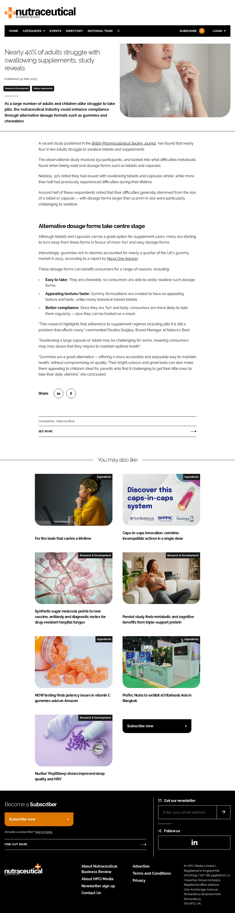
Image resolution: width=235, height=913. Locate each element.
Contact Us (91, 893)
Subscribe (188, 31)
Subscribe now (140, 726)
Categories (32, 31)
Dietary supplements (43, 88)
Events (55, 31)
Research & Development (17, 88)
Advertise (141, 866)
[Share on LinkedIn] (58, 393)
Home (13, 31)
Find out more (16, 844)
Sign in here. (44, 832)
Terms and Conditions (152, 873)
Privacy (139, 880)
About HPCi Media (97, 879)
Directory (74, 31)
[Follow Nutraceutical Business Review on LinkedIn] (194, 844)
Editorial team (100, 31)
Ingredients (104, 476)
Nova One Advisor (122, 258)
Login (217, 31)
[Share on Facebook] (71, 393)
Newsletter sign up (98, 886)
